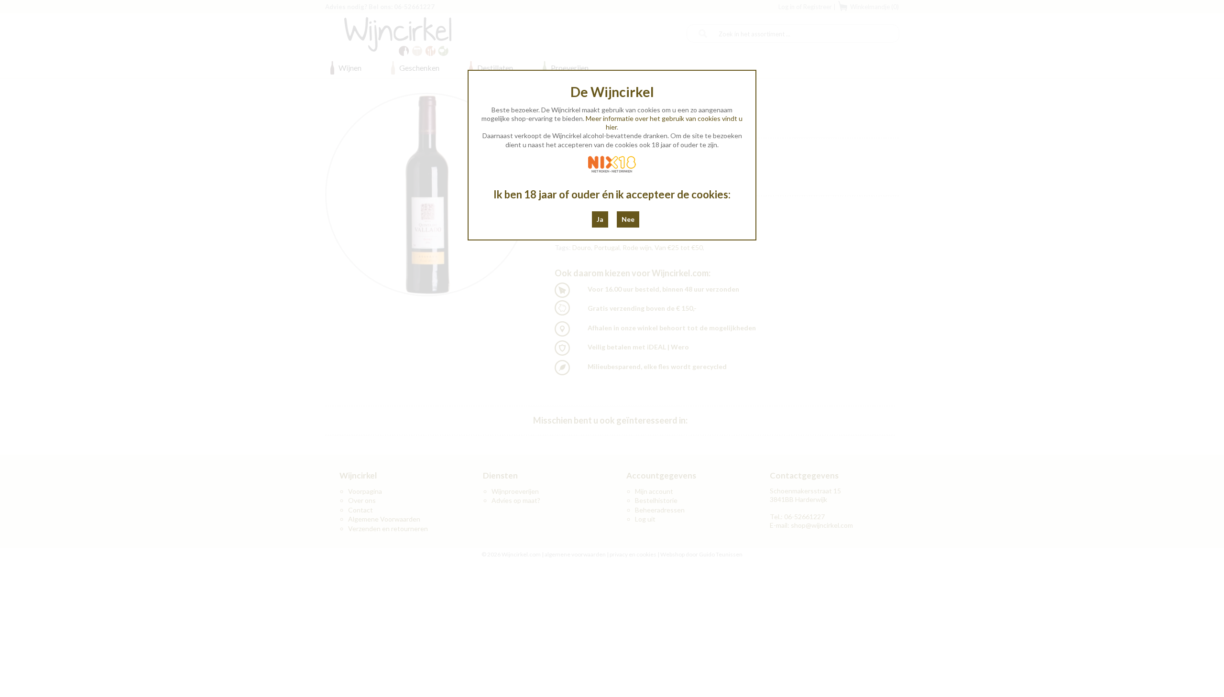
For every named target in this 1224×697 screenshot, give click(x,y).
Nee (628, 219)
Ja (600, 219)
